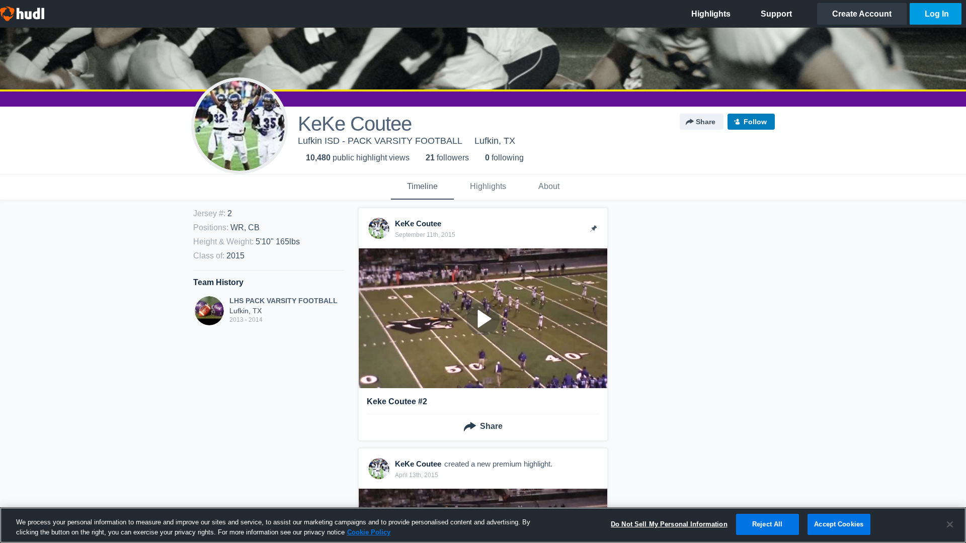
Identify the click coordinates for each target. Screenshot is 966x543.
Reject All (767, 524)
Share (705, 122)
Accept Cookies (838, 524)
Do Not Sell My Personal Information (669, 524)
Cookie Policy (368, 532)
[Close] (950, 524)
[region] (483, 525)
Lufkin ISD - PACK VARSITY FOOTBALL (380, 141)
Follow (755, 122)
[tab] (422, 187)
